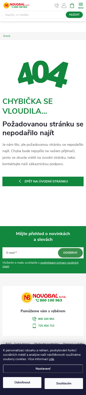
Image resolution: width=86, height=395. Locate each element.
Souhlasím (63, 383)
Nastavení (43, 368)
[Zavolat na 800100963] (56, 5)
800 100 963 (46, 319)
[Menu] (80, 5)
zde (51, 359)
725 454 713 (46, 326)
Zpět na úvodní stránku (46, 181)
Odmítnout (22, 382)
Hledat (74, 15)
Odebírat (70, 253)
